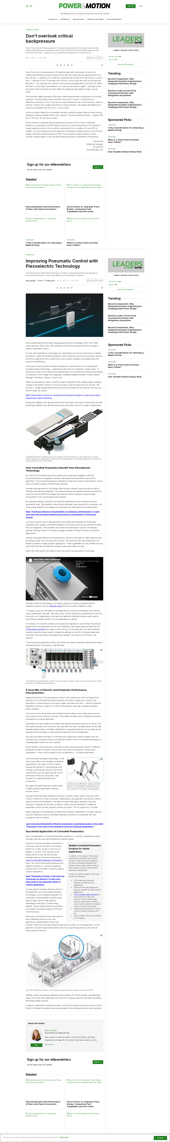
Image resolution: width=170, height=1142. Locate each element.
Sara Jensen (31, 280)
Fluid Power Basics (114, 19)
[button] (27, 6)
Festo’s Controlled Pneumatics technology (43, 882)
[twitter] (64, 65)
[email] (72, 65)
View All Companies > (126, 64)
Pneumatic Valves (32, 29)
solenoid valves (55, 618)
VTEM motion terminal (35, 641)
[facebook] (57, 65)
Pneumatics (65, 19)
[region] (85, 1138)
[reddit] (68, 65)
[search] (31, 6)
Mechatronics (78, 19)
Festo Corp (50, 280)
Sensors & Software (95, 19)
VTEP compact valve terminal (85, 916)
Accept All (160, 1138)
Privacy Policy (64, 1137)
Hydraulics (52, 19)
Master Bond (113, 56)
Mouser (111, 60)
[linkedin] (61, 65)
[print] (102, 65)
